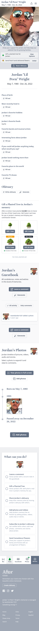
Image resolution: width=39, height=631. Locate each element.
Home (4, 612)
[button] (19, 26)
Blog (3, 615)
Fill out (7, 98)
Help (16, 622)
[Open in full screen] (14, 406)
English (30, 612)
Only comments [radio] (26, 305)
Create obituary (9, 585)
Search (4, 622)
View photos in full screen (21, 373)
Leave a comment (21, 289)
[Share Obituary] (31, 3)
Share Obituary (21, 66)
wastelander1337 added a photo (21, 316)
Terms (17, 618)
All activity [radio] (13, 305)
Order (34, 61)
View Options (32, 55)
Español (30, 615)
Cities (17, 612)
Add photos (21, 378)
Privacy (17, 615)
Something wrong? (8, 605)
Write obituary (10, 192)
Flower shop (6, 618)
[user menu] (36, 3)
